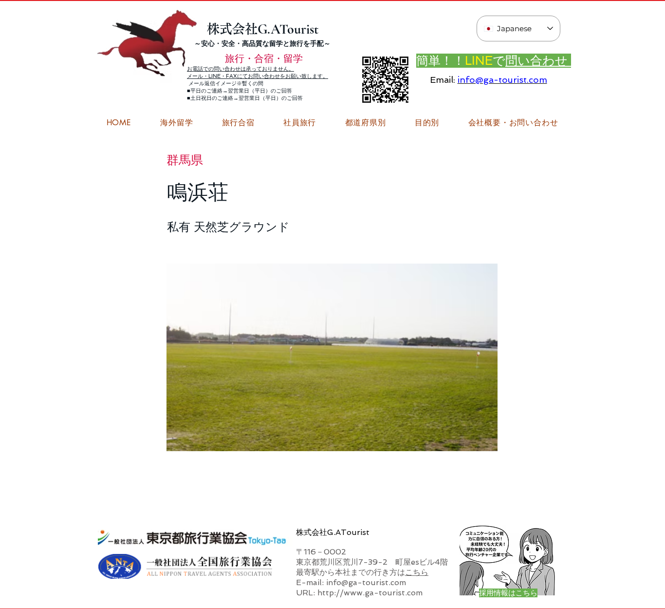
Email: (442, 80)
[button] (513, 123)
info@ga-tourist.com (502, 80)
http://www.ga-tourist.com (370, 592)
